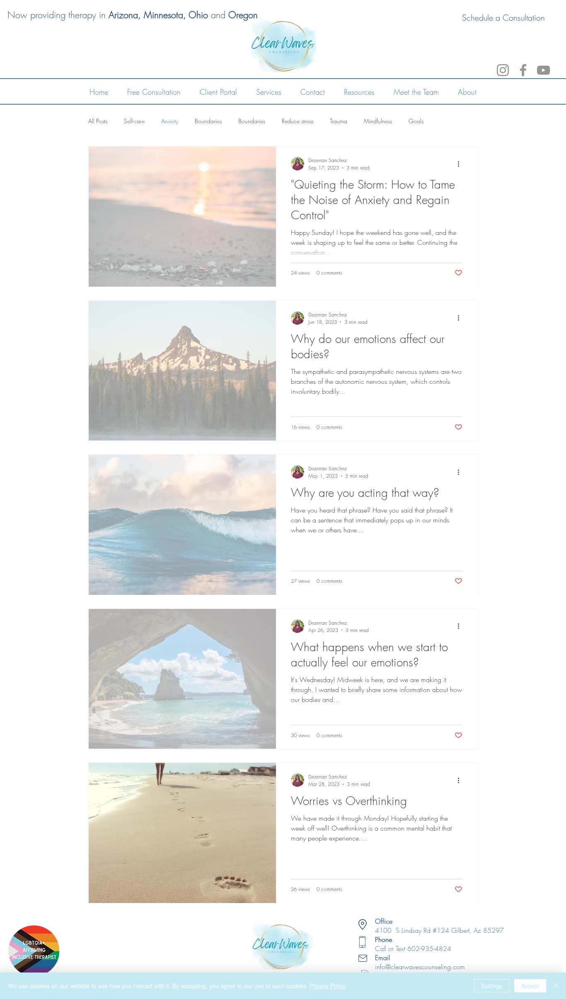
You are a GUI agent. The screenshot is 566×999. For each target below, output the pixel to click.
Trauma (338, 121)
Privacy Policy (328, 986)
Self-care (134, 121)
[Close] (556, 985)
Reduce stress (297, 121)
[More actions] (461, 164)
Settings (491, 986)
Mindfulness (378, 121)
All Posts (97, 121)
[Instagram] (503, 70)
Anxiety (169, 121)
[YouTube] (543, 70)
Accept (530, 986)
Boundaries (208, 121)
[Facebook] (523, 70)
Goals (416, 121)
